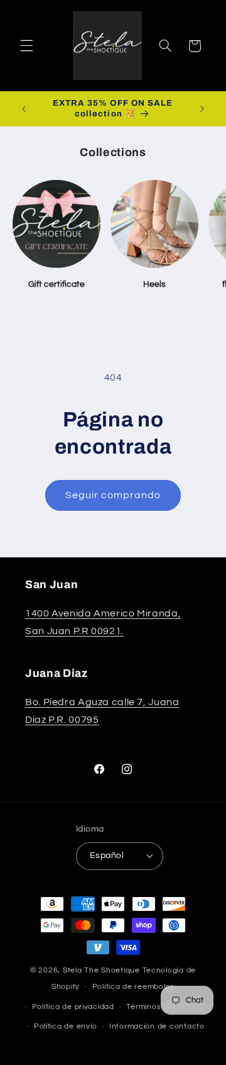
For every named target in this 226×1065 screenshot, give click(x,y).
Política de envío (65, 1026)
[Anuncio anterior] (24, 109)
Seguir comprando (113, 495)
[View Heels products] (154, 224)
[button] (26, 45)
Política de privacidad (73, 1006)
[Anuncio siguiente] (202, 109)
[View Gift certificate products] (56, 224)
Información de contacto (157, 1026)
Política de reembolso (133, 986)
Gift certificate (56, 284)
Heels (154, 284)
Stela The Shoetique (103, 970)
